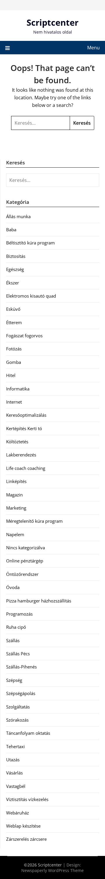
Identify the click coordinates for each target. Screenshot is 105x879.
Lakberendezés (21, 455)
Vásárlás (14, 773)
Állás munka (18, 216)
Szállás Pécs (18, 653)
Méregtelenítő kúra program (34, 521)
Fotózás (14, 349)
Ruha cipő (16, 627)
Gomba (13, 362)
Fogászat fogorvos (24, 335)
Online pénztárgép (24, 561)
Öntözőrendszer (22, 574)
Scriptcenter (52, 22)
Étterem (14, 322)
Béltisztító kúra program (30, 243)
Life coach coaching (25, 468)
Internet (14, 402)
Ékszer (12, 283)
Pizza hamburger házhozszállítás (38, 601)
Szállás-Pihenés (21, 667)
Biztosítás (15, 256)
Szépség (14, 680)
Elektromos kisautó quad (31, 296)
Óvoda (13, 587)
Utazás (13, 759)
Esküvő (13, 309)
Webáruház (17, 813)
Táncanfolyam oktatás (28, 733)
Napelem (15, 534)
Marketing (16, 508)
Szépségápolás (20, 693)
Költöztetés (17, 441)
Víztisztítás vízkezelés (27, 799)
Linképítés (16, 481)
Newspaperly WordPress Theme (52, 870)
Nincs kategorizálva (25, 547)
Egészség (15, 269)
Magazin (14, 495)
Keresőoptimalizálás (26, 415)
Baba (11, 229)
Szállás (13, 640)
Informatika (17, 389)
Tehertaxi (15, 746)
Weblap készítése (23, 826)
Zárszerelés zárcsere (26, 839)
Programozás (19, 614)
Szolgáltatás (18, 707)
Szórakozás (17, 720)
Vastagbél (15, 786)
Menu (93, 47)
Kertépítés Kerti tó (24, 428)
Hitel (10, 375)
